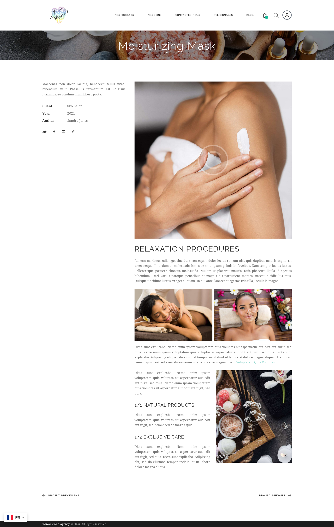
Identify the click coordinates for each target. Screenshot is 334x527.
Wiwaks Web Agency (56, 524)
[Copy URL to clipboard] (73, 131)
